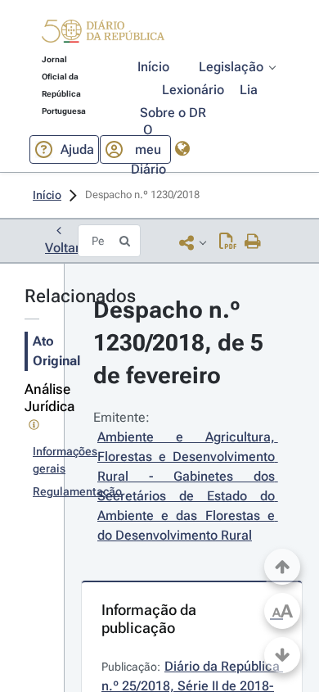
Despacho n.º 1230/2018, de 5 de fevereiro (181, 342)
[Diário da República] (103, 35)
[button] (103, 33)
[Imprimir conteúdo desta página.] (253, 242)
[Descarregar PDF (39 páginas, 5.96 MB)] (227, 242)
